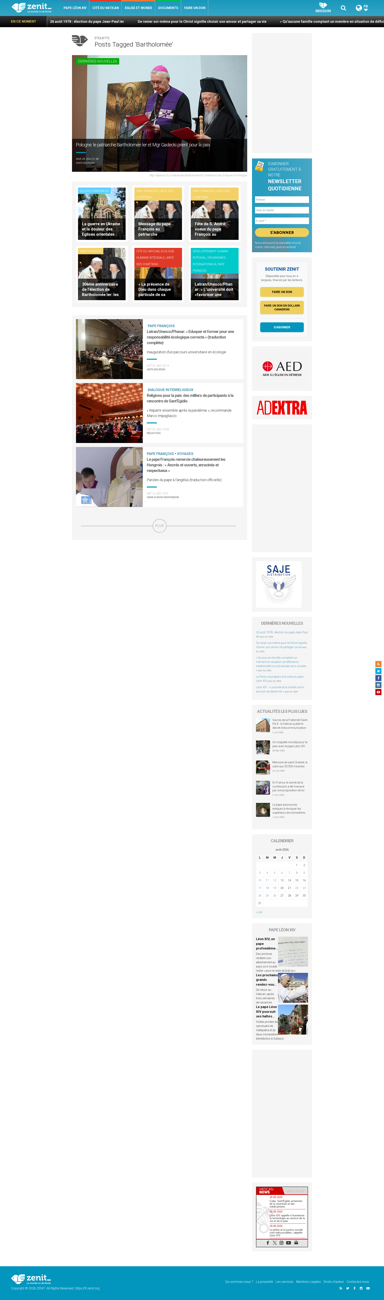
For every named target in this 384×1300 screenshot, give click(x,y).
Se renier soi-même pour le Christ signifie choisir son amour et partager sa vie (131, 21)
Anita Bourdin (85, 162)
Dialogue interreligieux (170, 390)
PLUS (159, 526)
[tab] (269, 1190)
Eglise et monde (138, 8)
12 (274, 880)
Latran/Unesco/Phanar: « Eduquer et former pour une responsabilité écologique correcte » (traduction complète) (190, 337)
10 (259, 880)
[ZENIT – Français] (36, 8)
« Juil (259, 912)
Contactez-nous (358, 1282)
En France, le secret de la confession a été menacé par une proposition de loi (288, 786)
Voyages (185, 454)
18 (267, 888)
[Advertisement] (159, 561)
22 (296, 888)
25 (267, 895)
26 (274, 895)
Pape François (147, 191)
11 (267, 880)
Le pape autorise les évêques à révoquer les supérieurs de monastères (288, 808)
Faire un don (194, 8)
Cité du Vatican (105, 8)
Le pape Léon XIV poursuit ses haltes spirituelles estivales (266, 1016)
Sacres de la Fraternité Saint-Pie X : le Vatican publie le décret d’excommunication (290, 723)
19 (274, 888)
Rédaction (154, 433)
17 (259, 888)
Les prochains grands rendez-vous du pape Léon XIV (267, 984)
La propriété (264, 1282)
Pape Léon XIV (75, 8)
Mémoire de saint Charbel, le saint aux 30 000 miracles (289, 764)
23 (304, 888)
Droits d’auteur (334, 1282)
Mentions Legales (308, 1282)
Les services (284, 1282)
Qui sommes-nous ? (239, 1282)
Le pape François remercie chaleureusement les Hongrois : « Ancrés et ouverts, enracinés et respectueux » (186, 465)
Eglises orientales (94, 191)
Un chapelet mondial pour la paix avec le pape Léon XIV (289, 744)
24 (259, 895)
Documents (168, 8)
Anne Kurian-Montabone (163, 497)
